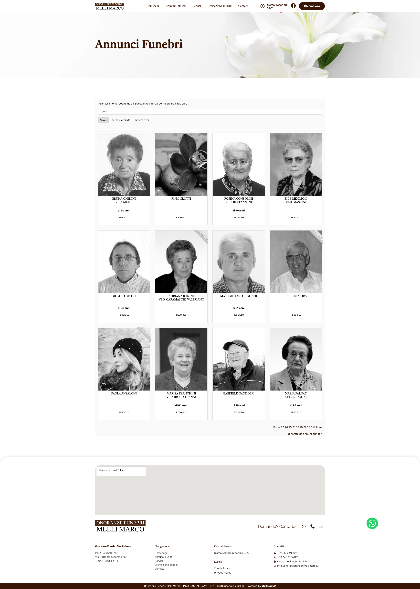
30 (308, 427)
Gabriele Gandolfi (238, 393)
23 (282, 427)
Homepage (153, 6)
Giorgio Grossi (124, 296)
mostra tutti (142, 120)
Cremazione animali (220, 6)
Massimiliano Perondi (238, 296)
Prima (276, 427)
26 (293, 427)
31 (312, 427)
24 (286, 427)
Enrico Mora (296, 296)
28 (301, 427)
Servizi (197, 6)
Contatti (243, 6)
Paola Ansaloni (124, 393)
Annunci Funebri (176, 6)
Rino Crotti (181, 198)
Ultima (318, 427)
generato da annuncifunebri (304, 433)
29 (304, 427)
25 (290, 427)
